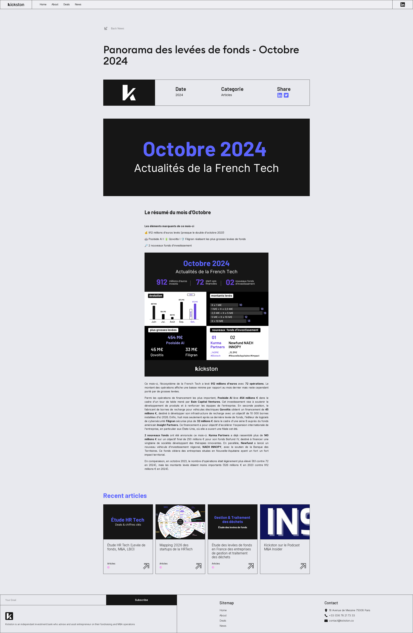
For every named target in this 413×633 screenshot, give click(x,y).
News (223, 625)
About (223, 615)
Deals (223, 620)
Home (223, 610)
